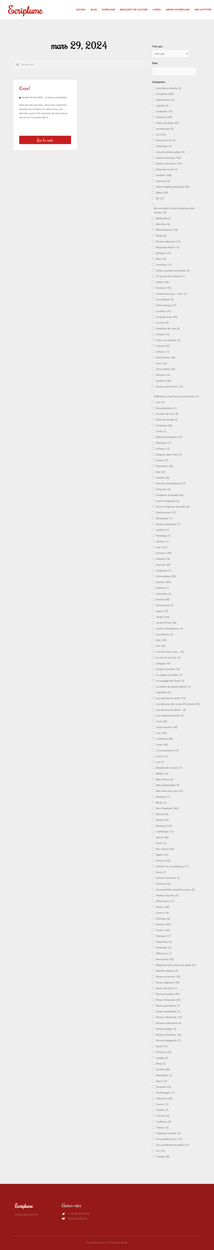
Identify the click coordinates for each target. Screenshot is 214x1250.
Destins (163, 380)
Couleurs (163, 311)
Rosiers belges (166, 1028)
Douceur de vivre (167, 413)
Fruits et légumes (167, 501)
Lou (160, 761)
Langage (163, 663)
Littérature (164, 738)
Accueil (81, 10)
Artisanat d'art (166, 140)
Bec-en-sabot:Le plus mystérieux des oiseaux (174, 210)
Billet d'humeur (167, 229)
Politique (163, 918)
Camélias (164, 264)
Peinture (163, 883)
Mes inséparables (168, 785)
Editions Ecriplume (169, 437)
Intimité (163, 599)
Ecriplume (25, 9)
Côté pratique (166, 305)
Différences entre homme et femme (176, 396)
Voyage (163, 1156)
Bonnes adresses (168, 241)
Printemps (163, 947)
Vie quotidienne (169, 1139)
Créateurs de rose (168, 328)
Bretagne (163, 253)
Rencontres (165, 959)
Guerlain (162, 529)
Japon (162, 611)
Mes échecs (164, 779)
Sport (161, 1081)
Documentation (166, 408)
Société (163, 1069)
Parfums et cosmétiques (172, 866)
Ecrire (161, 431)
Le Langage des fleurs (170, 680)
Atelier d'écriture (168, 157)
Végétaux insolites (168, 1133)
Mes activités (203, 10)
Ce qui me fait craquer (170, 276)
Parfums (163, 860)
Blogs (161, 235)
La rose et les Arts (168, 657)
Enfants (163, 448)
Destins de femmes (169, 386)
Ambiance (164, 111)
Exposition (164, 466)
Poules (163, 930)
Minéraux (163, 796)
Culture (162, 351)
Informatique (166, 576)
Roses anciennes (168, 976)
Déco (161, 363)
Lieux (161, 721)
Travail (162, 1127)
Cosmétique (165, 299)
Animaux (164, 117)
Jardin (162, 617)
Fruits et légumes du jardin (172, 506)
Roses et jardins (167, 994)
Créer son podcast (168, 340)
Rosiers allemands (169, 1017)
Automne (163, 181)
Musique (164, 825)
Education (163, 442)
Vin (160, 1150)
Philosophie (165, 901)
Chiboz (162, 282)
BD (160, 198)
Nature (162, 837)
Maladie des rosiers (169, 767)
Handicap (163, 535)
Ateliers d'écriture (169, 163)
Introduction (164, 605)
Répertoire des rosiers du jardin (176, 965)
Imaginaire (164, 570)
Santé (162, 1046)
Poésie (162, 912)
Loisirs (162, 756)
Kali (161, 640)
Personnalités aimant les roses (175, 889)
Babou (162, 192)
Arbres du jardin (167, 123)
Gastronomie (166, 512)
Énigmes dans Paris (169, 454)
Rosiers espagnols (168, 1040)
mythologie (165, 831)
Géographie (164, 518)
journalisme (164, 634)
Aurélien (164, 175)
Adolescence (165, 99)
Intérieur (162, 588)
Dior (160, 402)
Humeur (163, 558)
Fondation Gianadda (169, 495)
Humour (163, 564)
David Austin (165, 357)
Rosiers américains (168, 1023)
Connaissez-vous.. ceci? (171, 293)
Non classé (165, 849)
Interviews (163, 593)
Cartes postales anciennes (173, 270)
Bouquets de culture (134, 10)
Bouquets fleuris (168, 247)
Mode (161, 802)
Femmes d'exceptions (171, 483)
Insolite (163, 582)
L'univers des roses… (170, 651)
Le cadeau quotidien (169, 675)
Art (161, 134)
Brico (161, 258)
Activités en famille (168, 88)
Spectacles (164, 1075)
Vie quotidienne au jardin (172, 1144)
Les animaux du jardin (170, 698)
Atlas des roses (166, 169)
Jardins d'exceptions (169, 628)
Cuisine (163, 345)
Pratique (163, 936)
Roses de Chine (166, 988)
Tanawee (163, 1086)
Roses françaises (168, 999)
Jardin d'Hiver (166, 622)
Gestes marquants (168, 524)
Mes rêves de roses (169, 791)
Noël (161, 843)
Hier (161, 547)
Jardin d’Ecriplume (178, 10)
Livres (157, 10)
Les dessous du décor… (171, 709)
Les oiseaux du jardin (169, 715)
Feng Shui (163, 489)
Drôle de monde (167, 419)
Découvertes (165, 369)
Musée (162, 820)
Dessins (163, 374)
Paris (161, 872)
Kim (161, 645)
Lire (161, 733)
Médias (162, 773)
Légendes (163, 692)
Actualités (165, 93)
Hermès (162, 541)
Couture (162, 322)
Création (162, 334)
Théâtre (162, 1110)
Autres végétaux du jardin (172, 186)
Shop (161, 1063)
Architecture (165, 128)
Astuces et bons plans (170, 152)
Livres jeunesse (167, 750)
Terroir (162, 1104)
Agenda (162, 105)
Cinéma (163, 288)
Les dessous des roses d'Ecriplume (177, 704)
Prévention (164, 941)
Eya (160, 471)
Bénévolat (163, 218)
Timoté (162, 1115)
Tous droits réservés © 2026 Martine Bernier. (107, 1242)
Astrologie (164, 146)
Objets (162, 854)
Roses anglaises (168, 982)
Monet (162, 814)
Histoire (164, 553)
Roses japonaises (168, 1005)
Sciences (163, 1052)
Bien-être (163, 224)
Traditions (163, 1121)
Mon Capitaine (167, 808)
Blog (94, 10)
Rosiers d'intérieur (168, 1034)
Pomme (163, 924)
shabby (162, 1058)
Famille (162, 477)
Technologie (165, 1092)
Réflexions (164, 953)
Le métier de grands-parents (173, 686)
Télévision (164, 1098)
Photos (162, 907)
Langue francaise (168, 669)
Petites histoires (167, 895)
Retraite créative (167, 970)
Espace (162, 460)
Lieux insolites (166, 727)
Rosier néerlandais (168, 1011)
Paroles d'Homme (168, 878)
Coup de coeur (166, 317)
